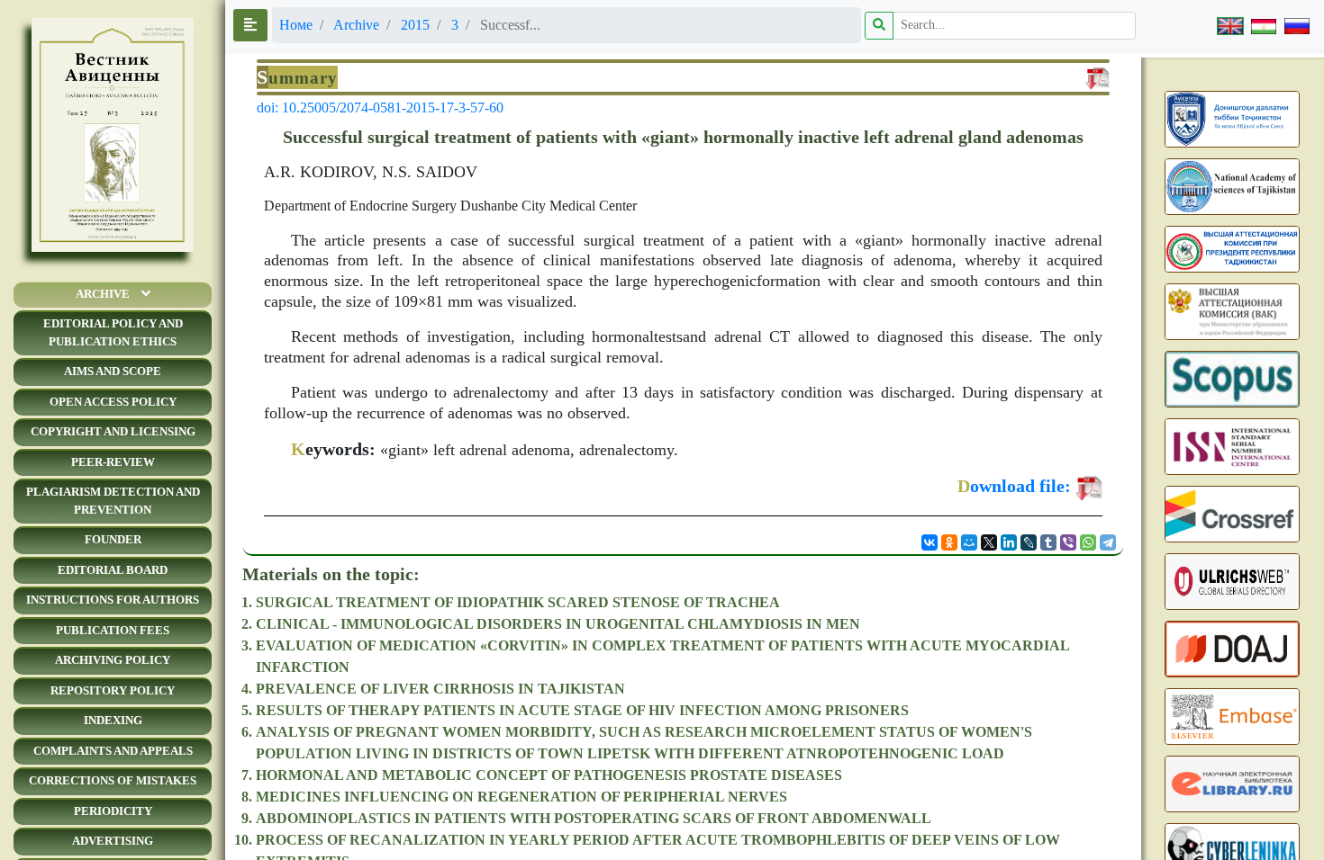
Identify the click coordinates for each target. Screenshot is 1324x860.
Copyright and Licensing (113, 431)
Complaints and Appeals (113, 750)
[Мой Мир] (969, 542)
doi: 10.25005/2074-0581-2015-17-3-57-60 (380, 107)
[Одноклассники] (949, 542)
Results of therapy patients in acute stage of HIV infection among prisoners (582, 710)
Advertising (112, 840)
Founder (113, 539)
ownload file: (1014, 486)
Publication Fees (112, 630)
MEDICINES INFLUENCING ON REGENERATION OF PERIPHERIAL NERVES (521, 796)
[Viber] (1068, 542)
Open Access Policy (113, 401)
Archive (103, 293)
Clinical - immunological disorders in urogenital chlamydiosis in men (558, 624)
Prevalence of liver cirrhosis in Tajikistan (440, 688)
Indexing (113, 720)
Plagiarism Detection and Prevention (113, 500)
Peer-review (113, 462)
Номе (296, 24)
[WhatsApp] (1088, 542)
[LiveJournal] (1028, 542)
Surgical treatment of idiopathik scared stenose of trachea (518, 602)
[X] (989, 542)
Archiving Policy (112, 660)
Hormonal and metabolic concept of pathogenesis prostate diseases (549, 775)
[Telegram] (1108, 542)
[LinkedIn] (1009, 542)
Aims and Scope (112, 371)
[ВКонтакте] (929, 542)
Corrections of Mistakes (112, 780)
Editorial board (113, 570)
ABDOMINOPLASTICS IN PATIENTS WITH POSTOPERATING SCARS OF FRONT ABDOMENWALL (593, 818)
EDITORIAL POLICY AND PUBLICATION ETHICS (113, 332)
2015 (415, 24)
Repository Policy (112, 690)
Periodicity (113, 811)
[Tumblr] (1048, 542)
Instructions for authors (112, 599)
